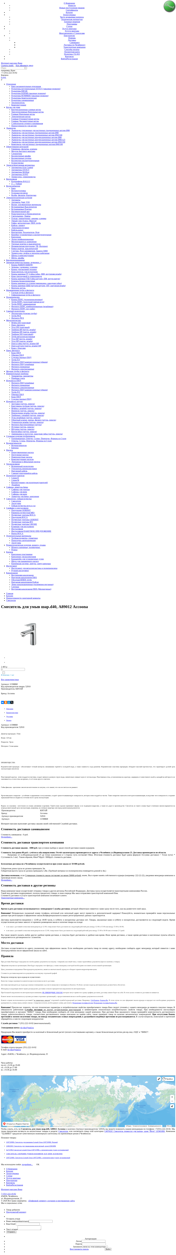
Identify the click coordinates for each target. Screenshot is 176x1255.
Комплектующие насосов (22, 459)
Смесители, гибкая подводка (19, 499)
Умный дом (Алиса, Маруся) (23, 221)
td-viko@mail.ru (27, 1028)
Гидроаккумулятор (19, 193)
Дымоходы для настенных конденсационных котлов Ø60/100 (38, 142)
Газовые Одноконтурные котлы (25, 119)
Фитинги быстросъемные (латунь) (26, 425)
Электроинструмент (20, 228)
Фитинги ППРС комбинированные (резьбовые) (32, 306)
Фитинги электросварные (22, 369)
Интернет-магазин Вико (11, 63)
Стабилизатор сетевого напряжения (27, 123)
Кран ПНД (16, 353)
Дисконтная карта (72, 52)
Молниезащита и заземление (24, 242)
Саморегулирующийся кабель (24, 473)
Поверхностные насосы (21, 457)
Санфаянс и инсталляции (17, 508)
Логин (79, 1241)
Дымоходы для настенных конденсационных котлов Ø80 (36, 137)
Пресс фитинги (18, 325)
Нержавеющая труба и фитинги (20, 290)
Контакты (69, 56)
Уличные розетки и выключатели (26, 244)
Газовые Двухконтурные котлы (25, 121)
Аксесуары (16, 503)
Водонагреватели (14, 443)
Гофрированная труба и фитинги (25, 295)
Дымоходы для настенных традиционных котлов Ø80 (35, 133)
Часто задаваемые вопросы (72, 17)
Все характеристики (10, 679)
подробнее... (27, 1164)
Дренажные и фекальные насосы (25, 462)
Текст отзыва (12, 1229)
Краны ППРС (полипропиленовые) (27, 299)
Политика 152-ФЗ (72, 54)
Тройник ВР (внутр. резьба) (23, 330)
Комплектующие (18, 105)
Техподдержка (69, 15)
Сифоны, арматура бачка (17, 487)
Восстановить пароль (79, 1249)
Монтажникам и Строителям (72, 33)
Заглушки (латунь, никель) (23, 404)
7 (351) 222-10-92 (8, 1194)
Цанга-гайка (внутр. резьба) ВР (25, 343)
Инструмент (11, 566)
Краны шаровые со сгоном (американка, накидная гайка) (36, 283)
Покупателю (69, 35)
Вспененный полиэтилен (22, 466)
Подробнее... (6, 837)
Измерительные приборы (17, 374)
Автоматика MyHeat (20, 172)
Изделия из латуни (14, 401)
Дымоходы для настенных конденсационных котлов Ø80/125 (38, 140)
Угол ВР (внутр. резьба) (21, 339)
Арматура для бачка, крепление (25, 496)
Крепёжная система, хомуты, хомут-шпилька (31, 564)
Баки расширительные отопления (26, 86)
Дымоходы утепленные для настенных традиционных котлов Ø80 (40, 130)
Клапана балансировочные (23, 281)
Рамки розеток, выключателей (24, 248)
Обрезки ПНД (17, 355)
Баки (13, 188)
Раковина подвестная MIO (23, 513)
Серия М (15, 480)
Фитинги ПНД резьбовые (22, 364)
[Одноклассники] (5, 702)
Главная (9, 593)
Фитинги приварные (20, 367)
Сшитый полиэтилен (15, 311)
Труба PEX (16, 316)
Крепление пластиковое (21, 554)
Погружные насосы (20, 455)
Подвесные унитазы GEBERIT (25, 519)
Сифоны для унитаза (20, 489)
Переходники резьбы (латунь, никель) (28, 413)
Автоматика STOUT (20, 170)
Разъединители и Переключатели (26, 214)
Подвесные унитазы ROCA (23, 515)
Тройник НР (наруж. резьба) (23, 332)
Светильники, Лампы (20, 216)
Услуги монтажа (69, 29)
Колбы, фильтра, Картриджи (23, 195)
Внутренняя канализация (22, 575)
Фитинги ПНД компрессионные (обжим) (29, 362)
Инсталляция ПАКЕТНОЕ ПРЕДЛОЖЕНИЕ (31, 531)
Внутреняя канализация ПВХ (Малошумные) (31, 589)
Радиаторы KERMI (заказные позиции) (28, 93)
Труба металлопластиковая (23, 336)
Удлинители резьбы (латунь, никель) (27, 422)
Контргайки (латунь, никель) (24, 431)
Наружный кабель (19, 471)
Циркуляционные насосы (22, 452)
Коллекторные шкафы (21, 156)
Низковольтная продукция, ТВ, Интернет (29, 246)
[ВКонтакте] (2, 702)
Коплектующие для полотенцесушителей (29, 482)
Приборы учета (18, 378)
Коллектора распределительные (25, 160)
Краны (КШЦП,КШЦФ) (22, 265)
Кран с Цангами (18, 348)
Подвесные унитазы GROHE (24, 524)
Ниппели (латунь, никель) (22, 411)
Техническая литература (72, 19)
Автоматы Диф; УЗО (20, 202)
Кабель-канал (17, 230)
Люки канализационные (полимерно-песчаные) (32, 584)
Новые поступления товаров (72, 8)
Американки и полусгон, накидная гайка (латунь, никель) (37, 434)
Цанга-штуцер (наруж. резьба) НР (26, 346)
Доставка (72, 40)
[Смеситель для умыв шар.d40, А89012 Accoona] (22, 635)
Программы (72, 24)
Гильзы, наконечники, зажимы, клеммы (28, 218)
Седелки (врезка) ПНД (21, 357)
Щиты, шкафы (17, 258)
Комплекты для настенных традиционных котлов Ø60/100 (37, 144)
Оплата (8, 720)
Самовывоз (74, 42)
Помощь (72, 38)
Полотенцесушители (15, 475)
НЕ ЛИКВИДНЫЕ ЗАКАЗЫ (52, 992)
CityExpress (95, 1000)
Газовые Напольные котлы (23, 114)
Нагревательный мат (20, 211)
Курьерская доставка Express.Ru (105, 1003)
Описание (9, 709)
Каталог (69, 12)
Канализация (12, 573)
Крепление (16, 237)
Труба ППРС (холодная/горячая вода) (27, 302)
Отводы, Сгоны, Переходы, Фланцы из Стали (31, 441)
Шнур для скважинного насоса (25, 561)
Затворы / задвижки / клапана (24, 267)
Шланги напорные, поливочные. (25, 547)
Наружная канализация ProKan (25, 582)
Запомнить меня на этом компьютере (89, 1247)
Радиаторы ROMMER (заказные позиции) (29, 96)
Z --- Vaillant (16, 184)
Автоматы (15, 200)
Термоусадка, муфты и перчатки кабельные (30, 253)
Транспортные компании (75, 47)
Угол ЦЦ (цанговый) (20, 327)
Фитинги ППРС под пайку (23, 309)
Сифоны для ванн (19, 494)
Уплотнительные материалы (18, 536)
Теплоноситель (18, 103)
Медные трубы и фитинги (17, 371)
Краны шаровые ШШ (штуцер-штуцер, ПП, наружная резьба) (38, 286)
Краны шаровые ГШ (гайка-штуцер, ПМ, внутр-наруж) (35, 279)
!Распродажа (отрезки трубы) (24, 313)
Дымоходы (11, 128)
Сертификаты (72, 10)
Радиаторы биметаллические (24, 98)
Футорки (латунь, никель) (22, 427)
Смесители (16, 501)
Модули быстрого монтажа (23, 151)
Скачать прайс (7, 65)
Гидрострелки (17, 163)
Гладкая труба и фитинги (22, 292)
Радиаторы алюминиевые (22, 100)
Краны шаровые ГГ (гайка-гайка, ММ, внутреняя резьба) (36, 274)
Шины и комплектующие (22, 255)
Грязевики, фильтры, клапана (24, 149)
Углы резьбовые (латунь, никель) (25, 418)
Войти (64, 59)
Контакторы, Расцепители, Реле (25, 232)
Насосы (9, 450)
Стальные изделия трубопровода (20, 436)
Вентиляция (11, 179)
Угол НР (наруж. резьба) (22, 341)
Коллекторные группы (21, 158)
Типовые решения (72, 22)
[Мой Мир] (8, 702)
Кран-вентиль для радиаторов (24, 272)
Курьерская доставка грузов (83, 1003)
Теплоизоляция (13, 464)
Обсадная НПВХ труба (21, 580)
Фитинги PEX (17, 318)
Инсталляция (17, 529)
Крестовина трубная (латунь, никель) (27, 406)
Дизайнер (15, 485)
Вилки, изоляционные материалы (26, 204)
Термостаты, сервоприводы (23, 177)
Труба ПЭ (15, 360)
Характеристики (12, 713)
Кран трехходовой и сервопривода (26, 276)
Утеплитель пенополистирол (24, 469)
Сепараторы (16, 153)
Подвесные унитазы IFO (22, 522)
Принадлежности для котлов (24, 126)
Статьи (69, 26)
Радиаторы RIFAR (19, 91)
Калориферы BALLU (20, 181)
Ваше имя (17, 1221)
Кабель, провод (18, 225)
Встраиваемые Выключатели (24, 207)
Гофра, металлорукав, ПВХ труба (26, 223)
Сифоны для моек (19, 492)
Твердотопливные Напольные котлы (27, 112)
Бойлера (15, 448)
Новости (72, 5)
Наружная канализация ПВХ (24, 577)
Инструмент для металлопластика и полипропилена (34, 568)
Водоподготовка (18, 191)
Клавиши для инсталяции (22, 526)
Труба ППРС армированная (23, 304)
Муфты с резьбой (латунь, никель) (26, 408)
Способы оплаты (71, 49)
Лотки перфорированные (22, 239)
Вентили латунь (18, 288)
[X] (11, 702)
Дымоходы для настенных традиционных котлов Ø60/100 (36, 135)
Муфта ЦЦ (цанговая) (21, 323)
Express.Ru (104, 1000)
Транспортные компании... (13, 898)
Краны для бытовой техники (24, 269)
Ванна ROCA (17, 533)
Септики (15, 587)
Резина (14, 550)
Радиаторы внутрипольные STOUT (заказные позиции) (35, 89)
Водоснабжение (13, 186)
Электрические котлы (21, 116)
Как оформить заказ (24, 65)
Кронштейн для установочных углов (27, 559)
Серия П (15, 478)
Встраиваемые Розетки (21, 209)
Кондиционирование (15, 260)
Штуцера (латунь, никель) (22, 429)
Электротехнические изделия (19, 198)
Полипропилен (13, 297)
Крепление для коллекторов (23, 557)
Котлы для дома (13, 107)
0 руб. (3, 77)
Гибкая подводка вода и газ (23, 506)
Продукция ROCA (19, 517)
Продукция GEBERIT (21, 510)
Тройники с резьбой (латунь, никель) (27, 415)
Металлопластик (13, 320)
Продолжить (11, 1212)
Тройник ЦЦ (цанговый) (22, 334)
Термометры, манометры (22, 376)
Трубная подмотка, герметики (24, 538)
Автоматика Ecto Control (22, 167)
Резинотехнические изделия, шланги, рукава (26, 545)
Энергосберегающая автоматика (20, 165)
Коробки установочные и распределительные (31, 235)
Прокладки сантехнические (23, 540)
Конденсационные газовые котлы (26, 109)
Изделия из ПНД (13, 381)
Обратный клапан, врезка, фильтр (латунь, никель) (33, 420)
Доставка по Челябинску (74, 45)
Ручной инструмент (20, 570)
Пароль (79, 1244)
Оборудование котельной (17, 147)
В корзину (21, 1212)
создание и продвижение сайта (61, 1201)
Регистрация (72, 59)
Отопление (11, 84)
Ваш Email (11, 1224)
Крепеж (9, 552)
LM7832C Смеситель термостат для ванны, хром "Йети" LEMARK (134, 1131)
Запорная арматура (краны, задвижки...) (23, 262)
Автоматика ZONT (19, 174)
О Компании (69, 3)
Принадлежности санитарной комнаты (23, 598)
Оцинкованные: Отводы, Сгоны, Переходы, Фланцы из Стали (38, 438)
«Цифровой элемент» (37, 1201)
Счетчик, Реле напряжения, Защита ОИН (29, 251)
